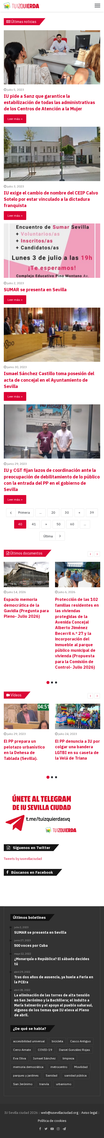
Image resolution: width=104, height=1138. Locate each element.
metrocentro (58, 1067)
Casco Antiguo (80, 1041)
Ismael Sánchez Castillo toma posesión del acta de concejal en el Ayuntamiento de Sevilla (49, 380)
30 (67, 512)
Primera (24, 512)
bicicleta (57, 1041)
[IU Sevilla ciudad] (21, 6)
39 (92, 512)
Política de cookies (52, 1121)
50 (59, 524)
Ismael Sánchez (44, 1058)
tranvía (44, 1084)
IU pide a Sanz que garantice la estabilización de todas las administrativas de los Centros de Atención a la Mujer (49, 102)
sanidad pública (75, 1075)
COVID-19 (45, 1050)
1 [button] (47, 682)
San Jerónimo (22, 1084)
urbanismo (63, 1084)
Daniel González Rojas (74, 1050)
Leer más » (15, 119)
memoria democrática (28, 1067)
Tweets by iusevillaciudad (23, 859)
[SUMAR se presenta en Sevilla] (52, 250)
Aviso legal (89, 1113)
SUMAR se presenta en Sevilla (35, 289)
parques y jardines (26, 1075)
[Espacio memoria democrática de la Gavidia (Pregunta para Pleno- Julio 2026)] (26, 574)
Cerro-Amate (22, 1050)
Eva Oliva (19, 1058)
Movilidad (81, 1067)
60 (72, 524)
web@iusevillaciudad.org (59, 1113)
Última (48, 536)
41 (34, 524)
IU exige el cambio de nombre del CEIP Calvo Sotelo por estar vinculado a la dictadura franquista (51, 199)
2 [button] (52, 682)
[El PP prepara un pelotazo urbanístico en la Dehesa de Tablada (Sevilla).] (26, 716)
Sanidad (51, 1075)
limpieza (68, 1058)
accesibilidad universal (29, 1041)
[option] (26, 591)
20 (53, 512)
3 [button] (56, 682)
